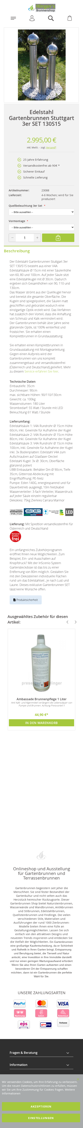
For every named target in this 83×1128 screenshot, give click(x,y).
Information (18, 1065)
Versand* (51, 147)
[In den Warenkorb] (58, 238)
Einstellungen (41, 1118)
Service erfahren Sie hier (41, 371)
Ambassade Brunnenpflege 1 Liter (42, 699)
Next (74, 622)
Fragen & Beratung (23, 1053)
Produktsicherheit (27, 600)
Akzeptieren (41, 1106)
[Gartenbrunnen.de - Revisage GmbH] (41, 8)
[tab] (41, 1053)
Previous (66, 622)
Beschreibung (17, 250)
